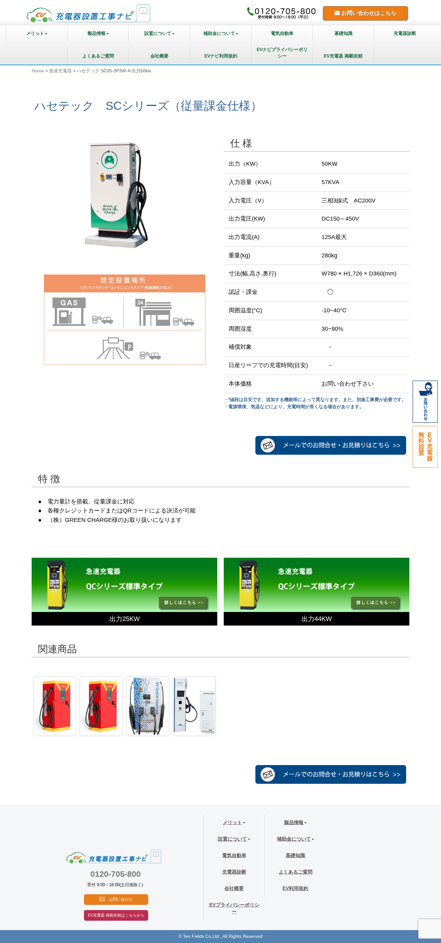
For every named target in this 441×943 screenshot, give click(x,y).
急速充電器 (60, 70)
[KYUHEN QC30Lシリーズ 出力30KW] (148, 706)
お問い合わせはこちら (368, 13)
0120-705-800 (115, 873)
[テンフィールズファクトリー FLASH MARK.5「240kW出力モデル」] (101, 706)
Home (38, 70)
